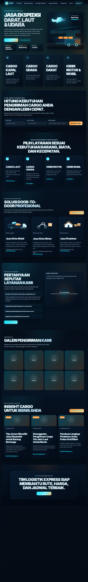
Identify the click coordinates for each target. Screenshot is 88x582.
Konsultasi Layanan (76, 212)
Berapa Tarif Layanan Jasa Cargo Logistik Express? (24, 294)
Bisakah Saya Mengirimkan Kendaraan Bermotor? (24, 311)
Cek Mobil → (70, 179)
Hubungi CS (79, 3)
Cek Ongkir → (30, 183)
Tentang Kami (63, 3)
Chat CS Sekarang (11, 322)
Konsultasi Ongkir (76, 123)
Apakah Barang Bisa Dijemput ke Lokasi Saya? (24, 306)
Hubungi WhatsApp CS (44, 493)
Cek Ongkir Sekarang (11, 40)
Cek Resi (71, 3)
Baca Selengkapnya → (12, 456)
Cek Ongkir (19, 3)
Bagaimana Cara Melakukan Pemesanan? (24, 316)
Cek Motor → (50, 179)
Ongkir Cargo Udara (28, 3)
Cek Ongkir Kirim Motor (41, 3)
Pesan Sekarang (10, 251)
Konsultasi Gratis (25, 40)
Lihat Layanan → (10, 180)
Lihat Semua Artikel (76, 410)
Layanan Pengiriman (53, 3)
